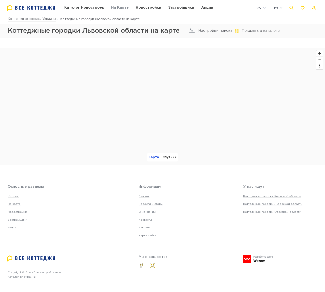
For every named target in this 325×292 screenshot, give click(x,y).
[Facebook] (141, 265)
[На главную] (31, 8)
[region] (162, 106)
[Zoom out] (319, 60)
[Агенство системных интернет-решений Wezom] (258, 259)
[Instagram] (152, 265)
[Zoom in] (319, 53)
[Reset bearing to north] (319, 66)
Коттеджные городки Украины (32, 19)
